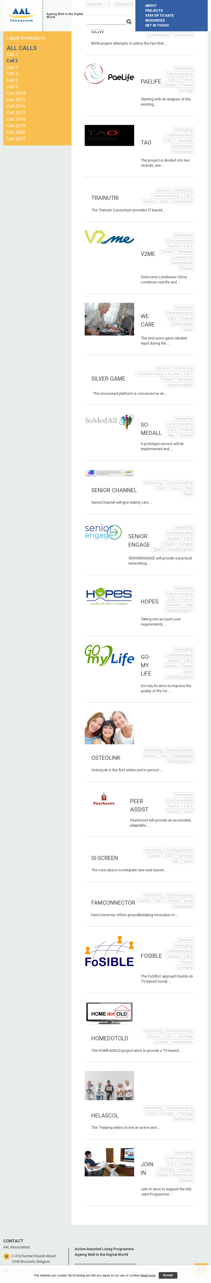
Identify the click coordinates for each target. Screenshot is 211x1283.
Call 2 (12, 60)
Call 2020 (16, 132)
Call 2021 (16, 138)
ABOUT (151, 6)
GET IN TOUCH (157, 25)
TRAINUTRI (105, 198)
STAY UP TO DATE (159, 15)
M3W (97, 31)
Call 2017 (16, 112)
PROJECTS (154, 11)
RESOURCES (155, 20)
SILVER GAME (108, 378)
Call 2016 (16, 106)
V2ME (148, 254)
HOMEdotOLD (109, 1038)
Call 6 (12, 86)
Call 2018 (16, 119)
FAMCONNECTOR (113, 903)
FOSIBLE (151, 956)
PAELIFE (151, 81)
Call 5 (12, 80)
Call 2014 (16, 93)
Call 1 (12, 54)
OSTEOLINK (106, 758)
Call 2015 (16, 99)
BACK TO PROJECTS (27, 38)
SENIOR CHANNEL (114, 490)
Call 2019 (16, 125)
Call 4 (12, 73)
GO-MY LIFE (146, 665)
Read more (148, 1275)
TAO (146, 142)
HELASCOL (105, 1115)
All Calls (22, 48)
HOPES (149, 601)
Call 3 (12, 67)
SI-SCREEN (104, 858)
